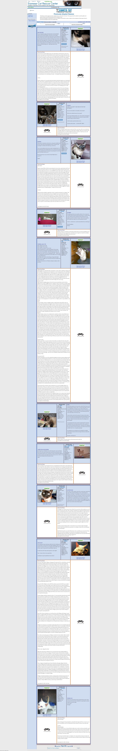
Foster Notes (60, 119)
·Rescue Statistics (32, 20)
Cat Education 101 (55, 7)
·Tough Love (30, 15)
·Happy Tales (30, 16)
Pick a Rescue (31, 7)
